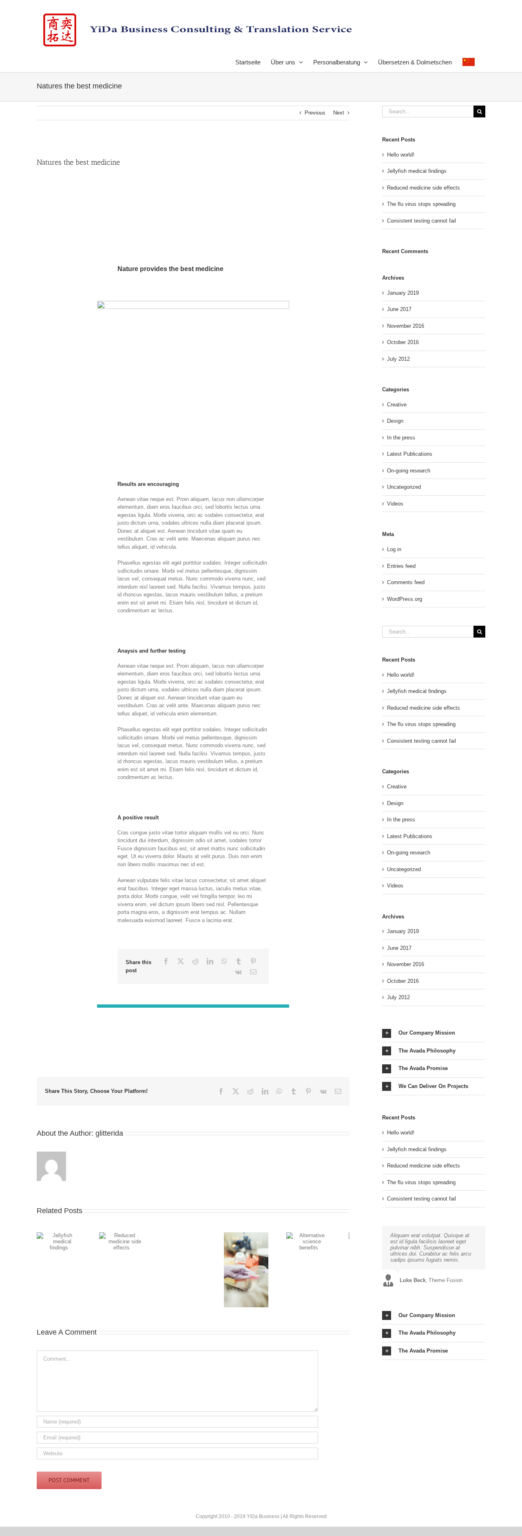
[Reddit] (195, 961)
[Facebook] (166, 961)
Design (395, 421)
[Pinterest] (253, 961)
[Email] (253, 972)
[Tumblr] (238, 961)
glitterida (109, 1133)
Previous (315, 113)
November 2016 (405, 326)
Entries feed (401, 566)
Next (338, 113)
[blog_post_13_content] (193, 303)
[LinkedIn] (210, 961)
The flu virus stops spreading (421, 204)
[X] (180, 961)
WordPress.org (404, 599)
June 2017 (399, 309)
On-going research (408, 471)
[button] (433, 1033)
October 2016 (403, 342)
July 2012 (398, 359)
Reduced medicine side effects (423, 188)
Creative (397, 405)
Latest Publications (409, 454)
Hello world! (400, 155)
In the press (401, 438)
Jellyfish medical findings (417, 171)
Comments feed (406, 582)
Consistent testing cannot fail (421, 221)
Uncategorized (404, 487)
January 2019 (403, 293)
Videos (395, 504)
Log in (394, 549)
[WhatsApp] (224, 961)
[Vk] (238, 972)
